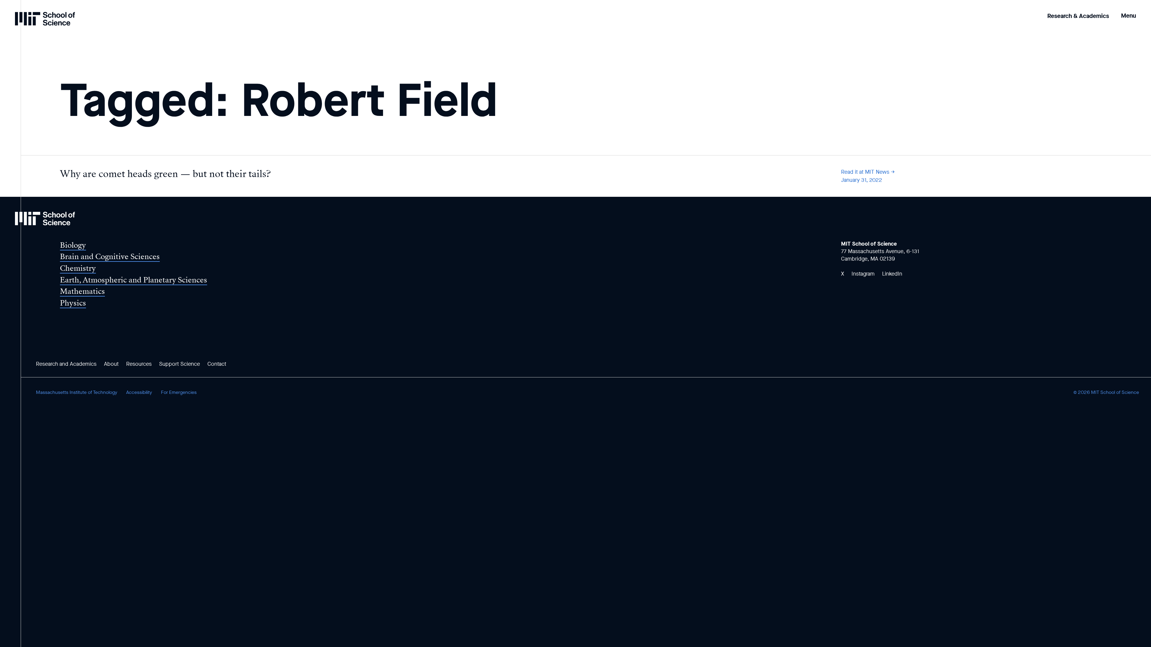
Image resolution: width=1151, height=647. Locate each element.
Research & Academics (1078, 16)
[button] (1128, 11)
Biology (73, 245)
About (111, 364)
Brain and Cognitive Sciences (110, 256)
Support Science (179, 364)
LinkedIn (892, 273)
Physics (73, 303)
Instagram (863, 273)
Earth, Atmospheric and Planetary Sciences (133, 280)
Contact (216, 364)
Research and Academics (66, 364)
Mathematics (82, 291)
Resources (139, 364)
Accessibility (139, 392)
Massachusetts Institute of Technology (76, 392)
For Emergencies (179, 392)
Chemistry (78, 268)
